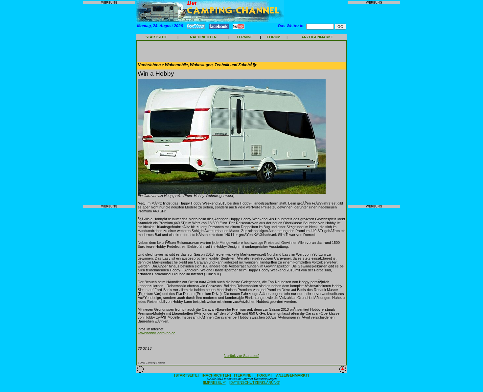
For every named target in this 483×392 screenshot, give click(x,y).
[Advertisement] (109, 104)
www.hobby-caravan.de (156, 333)
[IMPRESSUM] (214, 382)
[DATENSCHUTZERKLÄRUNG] (254, 382)
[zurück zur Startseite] (241, 356)
